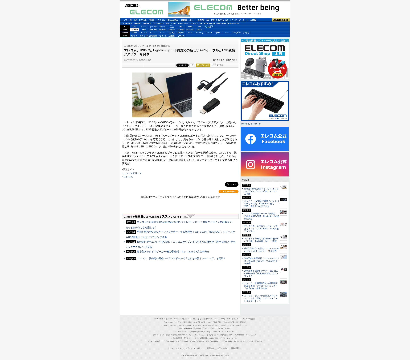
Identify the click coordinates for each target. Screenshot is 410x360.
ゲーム (241, 20)
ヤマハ (218, 33)
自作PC (201, 20)
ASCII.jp (131, 5)
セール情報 (251, 20)
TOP (156, 319)
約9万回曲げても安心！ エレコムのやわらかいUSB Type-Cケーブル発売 (261, 249)
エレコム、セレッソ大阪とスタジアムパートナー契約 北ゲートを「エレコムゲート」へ (261, 298)
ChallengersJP (233, 23)
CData (190, 33)
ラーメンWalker (153, 341)
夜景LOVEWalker (212, 341)
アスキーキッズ (126, 23)
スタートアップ (230, 20)
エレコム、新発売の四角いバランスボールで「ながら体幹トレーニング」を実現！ (181, 258)
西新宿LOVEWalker (197, 341)
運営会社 (211, 348)
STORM (243, 322)
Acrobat (144, 33)
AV (207, 20)
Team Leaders (200, 335)
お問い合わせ (223, 348)
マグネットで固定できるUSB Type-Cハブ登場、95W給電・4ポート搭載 (261, 239)
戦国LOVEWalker (256, 341)
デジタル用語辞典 (201, 338)
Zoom (227, 33)
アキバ (214, 20)
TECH (152, 20)
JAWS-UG (173, 325)
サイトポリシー (176, 348)
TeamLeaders (182, 23)
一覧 (192, 65)
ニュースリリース (133, 173)
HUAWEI (181, 30)
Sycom (162, 27)
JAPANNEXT (153, 36)
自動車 (184, 20)
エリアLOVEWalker (167, 341)
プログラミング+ (196, 23)
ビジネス (143, 20)
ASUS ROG (153, 30)
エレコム (128, 176)
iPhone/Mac (173, 20)
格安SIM (137, 23)
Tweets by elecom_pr (250, 124)
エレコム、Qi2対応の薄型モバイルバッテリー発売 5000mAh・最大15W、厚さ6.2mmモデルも (261, 203)
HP (199, 27)
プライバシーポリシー (195, 348)
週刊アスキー (171, 23)
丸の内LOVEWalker (241, 341)
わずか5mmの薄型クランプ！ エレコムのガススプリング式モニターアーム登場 (261, 191)
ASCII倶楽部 (281, 19)
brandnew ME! (171, 35)
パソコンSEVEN (171, 26)
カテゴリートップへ (228, 191)
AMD (144, 30)
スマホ (221, 20)
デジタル (161, 20)
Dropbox (181, 33)
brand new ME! (217, 328)
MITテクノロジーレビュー (229, 338)
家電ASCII (147, 23)
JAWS (134, 33)
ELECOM (146, 12)
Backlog (199, 33)
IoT (135, 20)
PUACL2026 (221, 23)
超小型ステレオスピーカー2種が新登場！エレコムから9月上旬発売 (173, 251)
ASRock (171, 30)
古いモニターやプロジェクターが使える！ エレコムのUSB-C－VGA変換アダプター (261, 228)
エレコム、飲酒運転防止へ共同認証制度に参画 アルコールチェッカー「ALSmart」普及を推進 (261, 286)
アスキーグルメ (158, 23)
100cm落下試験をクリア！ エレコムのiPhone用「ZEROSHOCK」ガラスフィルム (261, 273)
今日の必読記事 (176, 338)
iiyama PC (196, 322)
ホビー (192, 20)
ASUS (190, 27)
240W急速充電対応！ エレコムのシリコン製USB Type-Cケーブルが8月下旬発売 (261, 261)
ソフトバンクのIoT (237, 33)
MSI (181, 27)
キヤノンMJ (143, 36)
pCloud (181, 36)
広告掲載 (235, 348)
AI (130, 20)
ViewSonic (190, 30)
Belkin (199, 30)
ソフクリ (246, 33)
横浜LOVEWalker (182, 341)
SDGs (206, 23)
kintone (153, 33)
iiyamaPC (153, 27)
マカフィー (135, 36)
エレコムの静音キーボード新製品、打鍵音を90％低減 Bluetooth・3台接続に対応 (261, 216)
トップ (124, 20)
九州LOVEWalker (226, 341)
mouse (143, 27)
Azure (162, 33)
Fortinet (209, 33)
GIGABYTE (162, 30)
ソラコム (171, 33)
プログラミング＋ (213, 335)
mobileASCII (213, 338)
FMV (134, 27)
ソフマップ (162, 36)
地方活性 (212, 23)
